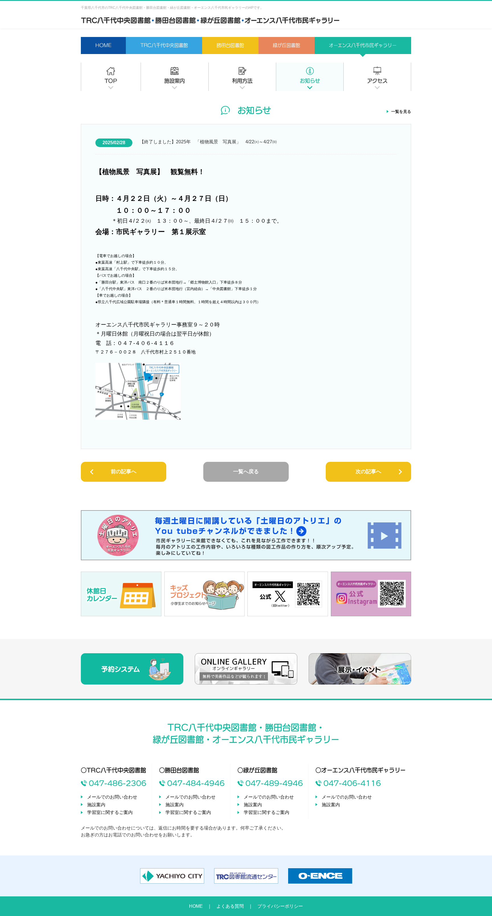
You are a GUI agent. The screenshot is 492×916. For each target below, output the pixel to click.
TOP (110, 80)
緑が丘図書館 (286, 45)
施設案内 (174, 80)
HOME (103, 45)
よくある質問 (230, 906)
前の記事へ (123, 471)
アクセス (377, 80)
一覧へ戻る (246, 471)
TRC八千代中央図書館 (164, 45)
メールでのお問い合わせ (112, 797)
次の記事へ (368, 471)
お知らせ (310, 80)
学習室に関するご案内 (110, 812)
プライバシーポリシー (280, 906)
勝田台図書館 (230, 45)
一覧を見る (401, 111)
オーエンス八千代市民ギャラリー (363, 45)
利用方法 (242, 80)
